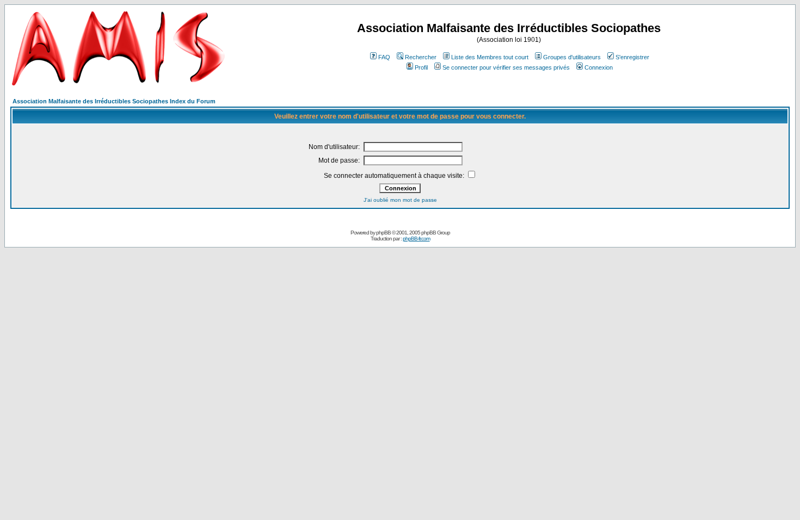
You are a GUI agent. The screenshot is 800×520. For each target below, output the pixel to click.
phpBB (383, 233)
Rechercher (420, 57)
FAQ (384, 57)
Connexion (598, 67)
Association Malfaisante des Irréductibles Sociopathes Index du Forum (114, 101)
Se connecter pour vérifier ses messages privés (506, 67)
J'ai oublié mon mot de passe (400, 200)
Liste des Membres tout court (489, 57)
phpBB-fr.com (416, 239)
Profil (421, 67)
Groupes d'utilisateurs (572, 57)
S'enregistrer (632, 57)
